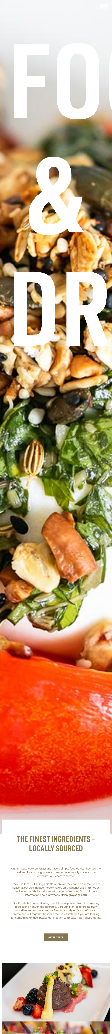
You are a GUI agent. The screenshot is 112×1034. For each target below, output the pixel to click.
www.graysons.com (74, 894)
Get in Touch (56, 937)
